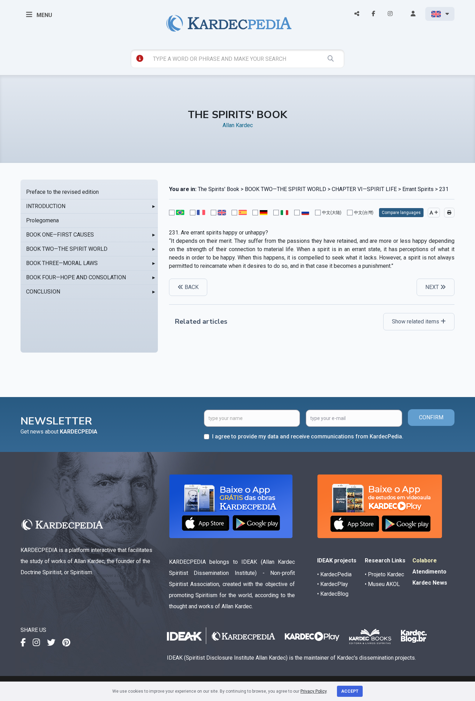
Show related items (416, 321)
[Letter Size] (434, 212)
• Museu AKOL (382, 584)
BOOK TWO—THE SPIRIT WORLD (66, 249)
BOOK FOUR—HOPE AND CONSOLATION (76, 277)
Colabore (424, 560)
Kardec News (429, 582)
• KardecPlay (332, 584)
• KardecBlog (332, 594)
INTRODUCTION (45, 206)
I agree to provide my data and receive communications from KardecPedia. (307, 436)
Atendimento (429, 571)
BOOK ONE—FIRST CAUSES (60, 234)
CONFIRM (431, 417)
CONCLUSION (43, 291)
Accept (350, 691)
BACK (191, 287)
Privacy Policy (313, 691)
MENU (43, 15)
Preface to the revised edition (62, 192)
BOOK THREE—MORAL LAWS (62, 263)
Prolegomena (42, 220)
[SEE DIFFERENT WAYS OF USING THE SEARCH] (139, 58)
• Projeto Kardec (384, 574)
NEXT (432, 287)
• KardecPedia (334, 574)
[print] (449, 212)
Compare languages (401, 212)
